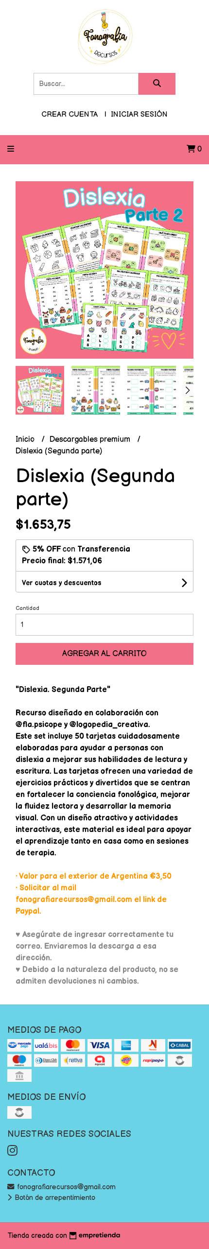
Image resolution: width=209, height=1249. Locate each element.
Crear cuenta (69, 114)
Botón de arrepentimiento (54, 1198)
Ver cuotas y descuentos (62, 583)
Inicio (26, 439)
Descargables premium (91, 439)
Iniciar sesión (139, 114)
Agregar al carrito (104, 654)
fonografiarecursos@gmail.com (65, 1187)
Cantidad (27, 608)
